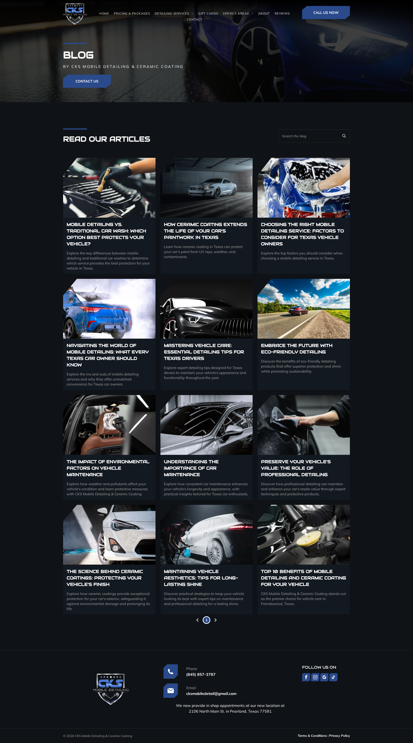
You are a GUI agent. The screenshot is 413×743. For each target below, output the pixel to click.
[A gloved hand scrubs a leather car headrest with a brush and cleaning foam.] (109, 425)
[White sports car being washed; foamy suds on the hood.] (109, 535)
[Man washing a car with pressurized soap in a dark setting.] (206, 535)
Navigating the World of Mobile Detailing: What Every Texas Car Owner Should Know (108, 355)
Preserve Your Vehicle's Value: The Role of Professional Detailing (296, 468)
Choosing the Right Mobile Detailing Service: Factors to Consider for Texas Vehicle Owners (302, 234)
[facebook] (306, 677)
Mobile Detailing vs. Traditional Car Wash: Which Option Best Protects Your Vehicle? (106, 234)
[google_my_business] (324, 677)
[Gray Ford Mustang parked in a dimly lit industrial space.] (206, 188)
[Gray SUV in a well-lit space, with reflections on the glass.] (206, 425)
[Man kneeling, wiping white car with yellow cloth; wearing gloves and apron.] (303, 425)
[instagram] (315, 677)
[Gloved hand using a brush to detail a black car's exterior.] (109, 188)
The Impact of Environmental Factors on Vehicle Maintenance (108, 468)
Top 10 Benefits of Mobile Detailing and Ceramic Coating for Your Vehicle (303, 578)
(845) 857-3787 (201, 674)
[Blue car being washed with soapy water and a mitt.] (303, 188)
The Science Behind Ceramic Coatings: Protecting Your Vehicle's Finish (105, 578)
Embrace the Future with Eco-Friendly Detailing (296, 349)
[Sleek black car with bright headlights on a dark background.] (206, 309)
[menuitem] (104, 13)
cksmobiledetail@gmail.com (211, 693)
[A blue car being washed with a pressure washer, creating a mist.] (109, 309)
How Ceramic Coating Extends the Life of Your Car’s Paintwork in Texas (205, 231)
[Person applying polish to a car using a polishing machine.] (303, 535)
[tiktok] (333, 677)
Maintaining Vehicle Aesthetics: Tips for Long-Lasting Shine (201, 578)
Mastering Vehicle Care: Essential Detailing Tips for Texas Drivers (204, 352)
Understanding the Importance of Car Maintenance (191, 468)
